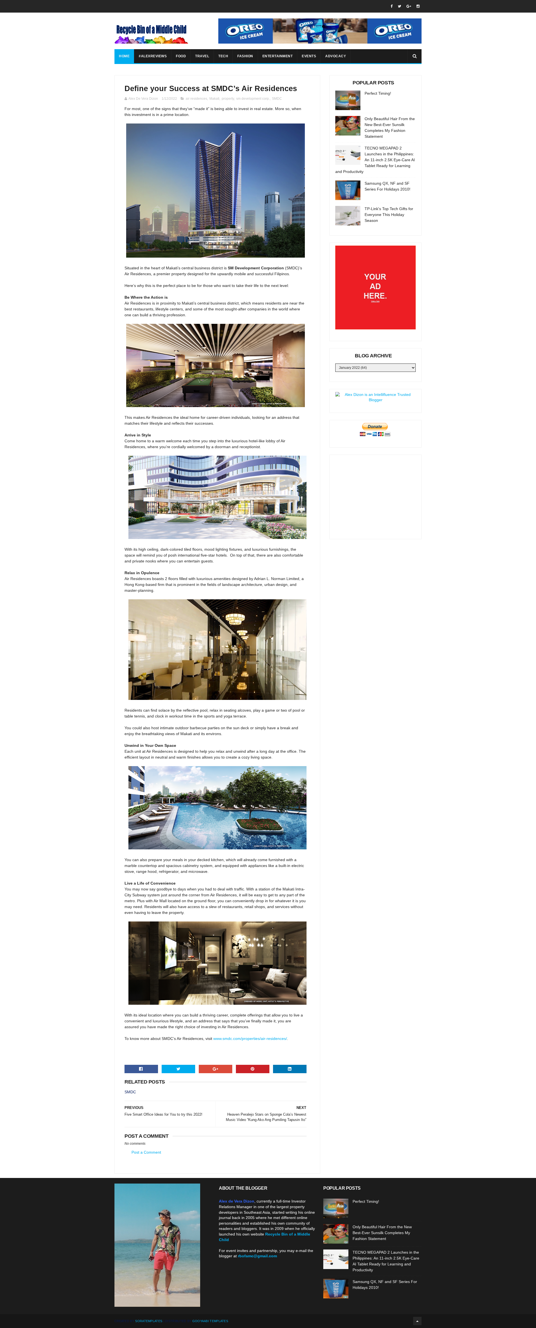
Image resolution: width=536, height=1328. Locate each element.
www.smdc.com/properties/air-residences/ (250, 1038)
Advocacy (335, 56)
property (228, 99)
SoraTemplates (148, 1321)
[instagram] (418, 6)
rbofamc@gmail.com (257, 1256)
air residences (196, 99)
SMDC (277, 99)
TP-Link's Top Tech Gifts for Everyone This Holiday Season (389, 214)
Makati (214, 99)
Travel (202, 56)
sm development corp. (253, 99)
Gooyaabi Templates (210, 1321)
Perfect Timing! (378, 93)
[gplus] (409, 6)
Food (181, 56)
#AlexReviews (153, 56)
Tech (223, 56)
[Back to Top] (417, 1321)
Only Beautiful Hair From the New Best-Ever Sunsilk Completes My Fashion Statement (382, 1233)
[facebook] (391, 6)
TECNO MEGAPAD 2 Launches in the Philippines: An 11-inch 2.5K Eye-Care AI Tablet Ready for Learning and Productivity (375, 160)
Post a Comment (146, 1152)
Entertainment (277, 56)
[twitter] (399, 6)
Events (309, 56)
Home (124, 56)
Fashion (245, 56)
